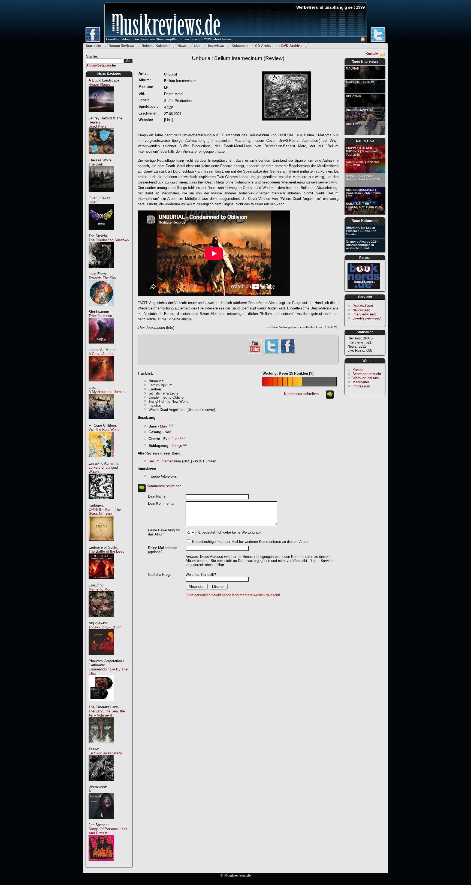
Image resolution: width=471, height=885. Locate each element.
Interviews (216, 46)
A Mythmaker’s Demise (107, 392)
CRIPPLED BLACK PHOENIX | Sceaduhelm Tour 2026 (362, 151)
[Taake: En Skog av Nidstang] (101, 784)
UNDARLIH (354, 124)
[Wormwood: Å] (101, 822)
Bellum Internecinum (165, 461)
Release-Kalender (156, 46)
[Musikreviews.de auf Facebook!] (288, 353)
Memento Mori (100, 589)
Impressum (361, 386)
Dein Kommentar (161, 503)
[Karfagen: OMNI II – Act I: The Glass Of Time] (101, 544)
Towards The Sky (102, 278)
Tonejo (177, 446)
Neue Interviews (365, 61)
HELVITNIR (353, 96)
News (181, 46)
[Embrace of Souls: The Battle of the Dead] (101, 582)
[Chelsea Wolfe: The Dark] (101, 195)
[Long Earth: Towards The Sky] (101, 308)
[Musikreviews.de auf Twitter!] (271, 353)
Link (168, 120)
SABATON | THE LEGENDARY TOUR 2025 (364, 205)
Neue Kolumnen (365, 221)
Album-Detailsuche (101, 65)
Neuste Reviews (121, 46)
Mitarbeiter (360, 382)
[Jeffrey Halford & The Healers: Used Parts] (101, 157)
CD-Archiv (263, 46)
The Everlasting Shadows (109, 240)
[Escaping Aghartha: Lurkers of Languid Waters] (101, 502)
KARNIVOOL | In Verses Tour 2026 (362, 163)
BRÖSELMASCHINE (360, 110)
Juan (175, 439)
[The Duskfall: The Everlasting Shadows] (101, 271)
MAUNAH (352, 68)
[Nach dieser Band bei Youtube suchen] (255, 353)
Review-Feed (362, 306)
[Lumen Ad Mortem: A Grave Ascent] (101, 384)
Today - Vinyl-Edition (105, 627)
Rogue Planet (99, 84)
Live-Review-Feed (366, 318)
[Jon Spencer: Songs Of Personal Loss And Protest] (101, 864)
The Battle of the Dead (106, 551)
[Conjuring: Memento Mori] (101, 620)
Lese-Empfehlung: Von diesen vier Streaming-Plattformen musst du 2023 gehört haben (168, 39)
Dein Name (156, 496)
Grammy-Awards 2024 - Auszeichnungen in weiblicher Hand (362, 245)
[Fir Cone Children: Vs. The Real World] (101, 460)
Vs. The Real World (104, 430)
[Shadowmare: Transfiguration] (101, 346)
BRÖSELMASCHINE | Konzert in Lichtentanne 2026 (363, 193)
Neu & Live (365, 141)
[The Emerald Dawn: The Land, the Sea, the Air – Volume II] (101, 746)
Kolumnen (239, 46)
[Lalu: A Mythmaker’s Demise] (101, 422)
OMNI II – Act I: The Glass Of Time (105, 511)
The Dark (96, 164)
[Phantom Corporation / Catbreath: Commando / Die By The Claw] (101, 704)
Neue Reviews (109, 74)
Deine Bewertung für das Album (164, 532)
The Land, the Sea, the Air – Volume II (107, 713)
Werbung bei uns (365, 378)
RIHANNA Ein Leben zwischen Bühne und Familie (361, 231)
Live (197, 46)
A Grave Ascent (101, 354)
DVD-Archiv (290, 46)
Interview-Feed (364, 314)
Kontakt (372, 54)
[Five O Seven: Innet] (101, 233)
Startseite (93, 46)
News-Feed (361, 310)
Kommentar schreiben (301, 394)
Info (170, 328)
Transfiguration (100, 316)
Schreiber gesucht (366, 374)
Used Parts (97, 126)
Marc (164, 426)
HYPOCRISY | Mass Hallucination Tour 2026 (363, 177)
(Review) (238, 58)
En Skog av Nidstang (105, 753)
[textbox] (105, 61)
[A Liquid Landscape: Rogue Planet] (101, 115)
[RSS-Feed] (363, 40)
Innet (92, 202)
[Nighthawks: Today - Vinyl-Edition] (101, 658)
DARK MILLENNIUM (360, 82)
